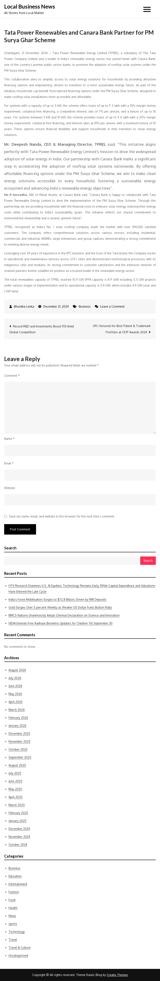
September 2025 (20, 757)
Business (85, 306)
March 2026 (17, 709)
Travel (13, 939)
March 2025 (17, 805)
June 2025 (15, 781)
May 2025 (15, 789)
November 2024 (19, 836)
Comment (12, 375)
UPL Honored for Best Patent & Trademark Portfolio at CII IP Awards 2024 (122, 329)
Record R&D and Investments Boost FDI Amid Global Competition (41, 329)
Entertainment (18, 884)
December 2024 (19, 828)
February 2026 (18, 717)
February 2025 (18, 813)
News (12, 916)
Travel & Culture (20, 947)
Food (12, 900)
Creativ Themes (117, 975)
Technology (17, 931)
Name (9, 438)
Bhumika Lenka (24, 306)
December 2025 (19, 733)
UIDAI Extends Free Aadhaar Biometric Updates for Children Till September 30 (60, 623)
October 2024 (18, 844)
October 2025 (18, 749)
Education (15, 876)
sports (13, 923)
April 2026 (15, 701)
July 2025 (15, 773)
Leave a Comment (112, 306)
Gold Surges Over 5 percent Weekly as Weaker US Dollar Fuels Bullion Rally (60, 607)
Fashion (14, 892)
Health (13, 908)
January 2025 (17, 821)
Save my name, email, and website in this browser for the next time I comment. (62, 516)
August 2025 (17, 765)
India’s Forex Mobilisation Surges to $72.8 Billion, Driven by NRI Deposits (57, 599)
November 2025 (19, 741)
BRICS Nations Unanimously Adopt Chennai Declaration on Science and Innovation (64, 615)
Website (9, 488)
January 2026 (17, 725)
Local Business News (29, 6)
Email (9, 463)
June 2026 (15, 686)
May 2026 (15, 694)
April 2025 (15, 797)
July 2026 (15, 678)
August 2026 (17, 670)
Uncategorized (18, 955)
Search (10, 548)
